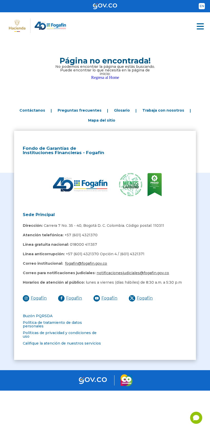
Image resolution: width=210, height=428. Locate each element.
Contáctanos (32, 110)
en (202, 6)
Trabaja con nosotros (163, 110)
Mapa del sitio (101, 120)
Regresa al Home (105, 77)
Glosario (122, 110)
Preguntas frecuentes (79, 110)
